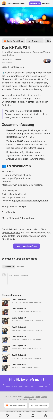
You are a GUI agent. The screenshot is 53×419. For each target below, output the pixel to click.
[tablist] (13, 266)
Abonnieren (35, 3)
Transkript (37, 41)
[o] (6, 302)
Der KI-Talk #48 (19, 308)
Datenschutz (29, 397)
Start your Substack (17, 405)
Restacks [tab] (20, 266)
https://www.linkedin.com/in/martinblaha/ (22, 185)
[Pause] (2, 34)
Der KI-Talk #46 (19, 327)
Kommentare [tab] (8, 266)
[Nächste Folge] (8, 34)
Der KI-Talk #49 (19, 299)
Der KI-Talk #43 (19, 355)
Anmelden (46, 3)
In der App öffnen (15, 41)
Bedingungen (41, 397)
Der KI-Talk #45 (19, 336)
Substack (9, 411)
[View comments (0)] (20, 415)
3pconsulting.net (11, 232)
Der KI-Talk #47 (19, 318)
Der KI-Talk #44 (19, 346)
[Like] (7, 415)
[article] (26, 302)
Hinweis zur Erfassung (26, 399)
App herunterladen (39, 405)
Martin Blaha (7, 60)
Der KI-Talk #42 (19, 364)
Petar (18, 60)
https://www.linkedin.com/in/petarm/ (30, 200)
